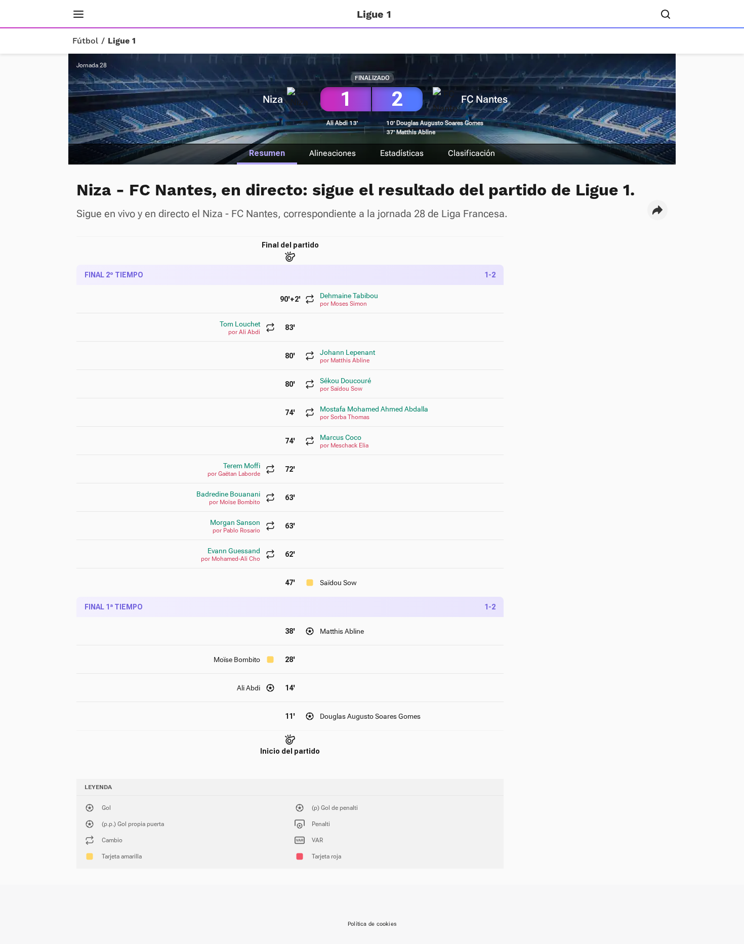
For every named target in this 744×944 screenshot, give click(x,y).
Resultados (156, 14)
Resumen (267, 153)
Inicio (111, 14)
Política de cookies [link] (372, 924)
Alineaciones (332, 153)
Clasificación (471, 153)
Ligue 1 (122, 41)
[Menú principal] (78, 14)
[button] (657, 210)
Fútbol (85, 41)
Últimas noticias (224, 14)
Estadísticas (402, 153)
